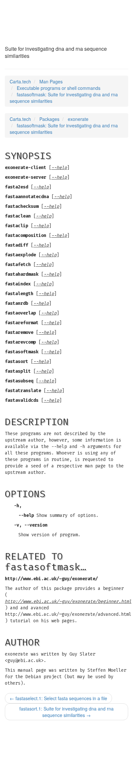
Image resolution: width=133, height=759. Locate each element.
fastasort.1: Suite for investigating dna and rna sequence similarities (66, 711)
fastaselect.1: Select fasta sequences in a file (58, 698)
